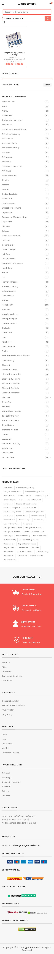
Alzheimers (7, 115)
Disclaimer (7, 671)
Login (4, 735)
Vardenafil (6, 439)
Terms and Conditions (12, 676)
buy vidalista (9, 496)
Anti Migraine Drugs (11, 147)
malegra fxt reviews (33, 528)
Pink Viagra (8, 536)
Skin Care (6, 397)
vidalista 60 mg (36, 556)
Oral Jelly (6, 328)
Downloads (7, 743)
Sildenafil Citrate (9, 369)
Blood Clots (7, 198)
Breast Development (11, 208)
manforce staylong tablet (34, 532)
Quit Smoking (8, 360)
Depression (7, 221)
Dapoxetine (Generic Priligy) (15, 217)
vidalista (35, 548)
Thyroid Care (8, 425)
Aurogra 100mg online (12, 492)
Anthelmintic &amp (11, 134)
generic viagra (24, 520)
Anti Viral (6, 152)
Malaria (5, 300)
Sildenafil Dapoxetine (11, 374)
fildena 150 (8, 516)
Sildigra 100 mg (10, 540)
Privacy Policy (8, 710)
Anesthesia (7, 124)
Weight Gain (7, 448)
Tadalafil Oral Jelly (10, 416)
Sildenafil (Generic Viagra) (14, 59)
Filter (47, 85)
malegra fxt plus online (13, 528)
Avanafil (5, 189)
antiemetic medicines (12, 166)
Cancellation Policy (10, 701)
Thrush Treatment (10, 420)
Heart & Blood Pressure (12, 263)
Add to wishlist (16, 47)
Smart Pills (6, 402)
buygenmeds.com (31, 947)
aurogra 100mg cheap (25, 488)
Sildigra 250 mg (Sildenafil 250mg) (14, 54)
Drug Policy (7, 714)
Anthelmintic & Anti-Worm (14, 129)
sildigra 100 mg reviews (29, 540)
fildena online (22, 516)
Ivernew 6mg (39, 520)
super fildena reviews (27, 544)
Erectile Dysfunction (11, 235)
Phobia (5, 351)
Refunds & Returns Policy (13, 705)
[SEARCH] (48, 18)
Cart (4, 739)
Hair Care (6, 254)
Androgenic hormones (12, 120)
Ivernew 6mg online (11, 524)
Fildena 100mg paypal (12, 512)
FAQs (4, 667)
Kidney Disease (9, 291)
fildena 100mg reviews (34, 512)
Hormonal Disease (10, 282)
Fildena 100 (8, 504)
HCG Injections (8, 258)
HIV (3, 277)
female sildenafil (34, 500)
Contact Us (7, 680)
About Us (6, 662)
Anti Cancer (7, 138)
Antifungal (6, 171)
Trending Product (10, 430)
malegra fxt (27, 524)
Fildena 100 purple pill (12, 508)
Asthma (5, 184)
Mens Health (7, 305)
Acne (4, 106)
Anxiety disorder (9, 175)
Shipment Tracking (10, 753)
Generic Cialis (8, 245)
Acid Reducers (8, 101)
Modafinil (6, 309)
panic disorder (8, 346)
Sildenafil (6, 365)
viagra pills (23, 548)
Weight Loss (7, 452)
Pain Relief (6, 342)
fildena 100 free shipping (26, 504)
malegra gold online (12, 532)
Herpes (5, 272)
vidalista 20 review (24, 552)
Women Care (8, 457)
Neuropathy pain (9, 318)
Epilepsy (5, 231)
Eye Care (6, 240)
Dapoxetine (7, 212)
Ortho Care (7, 332)
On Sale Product (9, 323)
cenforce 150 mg (24, 496)
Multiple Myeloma (10, 314)
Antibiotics (7, 161)
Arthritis (5, 180)
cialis (21, 500)
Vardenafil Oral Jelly (11, 443)
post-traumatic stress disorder (16, 355)
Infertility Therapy (10, 286)
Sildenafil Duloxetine (11, 379)
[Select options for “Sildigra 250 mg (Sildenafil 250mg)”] (12, 47)
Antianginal (7, 157)
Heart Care (7, 268)
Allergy (5, 111)
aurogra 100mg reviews (34, 492)
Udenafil (5, 434)
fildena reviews (37, 516)
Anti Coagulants (9, 143)
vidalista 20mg (42, 552)
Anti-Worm (8, 488)
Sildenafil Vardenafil (11, 392)
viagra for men (10, 548)
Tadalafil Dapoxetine (11, 411)
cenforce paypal (41, 496)
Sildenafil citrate (40, 536)
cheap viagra (9, 500)
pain (4, 337)
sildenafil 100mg (23, 536)
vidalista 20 (8, 552)
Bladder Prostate (9, 194)
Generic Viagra (8, 249)
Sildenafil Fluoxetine (11, 383)
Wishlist (5, 748)
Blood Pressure (8, 203)
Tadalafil (6, 406)
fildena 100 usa (30, 508)
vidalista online (10, 560)
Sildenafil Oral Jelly (10, 388)
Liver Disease (8, 295)
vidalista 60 (22, 556)
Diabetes (6, 226)
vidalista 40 (8, 556)
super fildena (9, 544)
